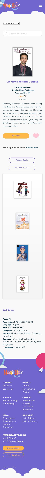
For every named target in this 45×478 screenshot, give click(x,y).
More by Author (25, 167)
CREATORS (27, 397)
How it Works (28, 389)
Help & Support (30, 421)
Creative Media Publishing (23, 90)
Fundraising (8, 404)
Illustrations (17, 333)
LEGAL (6, 415)
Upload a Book (13, 448)
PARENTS (26, 382)
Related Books (22, 160)
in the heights (18, 339)
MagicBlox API (9, 438)
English (15, 325)
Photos (27, 333)
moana (18, 342)
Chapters (36, 333)
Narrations (8, 336)
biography (8, 344)
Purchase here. (32, 147)
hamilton (30, 339)
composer (35, 342)
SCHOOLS (7, 397)
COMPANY (7, 382)
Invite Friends (29, 418)
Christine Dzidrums (23, 87)
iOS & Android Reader (13, 441)
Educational (23, 331)
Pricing (25, 392)
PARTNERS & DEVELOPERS (14, 435)
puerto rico (8, 342)
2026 (14, 467)
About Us (7, 386)
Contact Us (8, 389)
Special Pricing (10, 401)
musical (26, 342)
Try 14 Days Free (13, 455)
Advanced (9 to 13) (22, 93)
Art (14, 331)
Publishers (27, 410)
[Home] (11, 6)
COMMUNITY (27, 415)
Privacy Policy (9, 421)
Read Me (16, 136)
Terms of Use (9, 418)
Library (25, 386)
